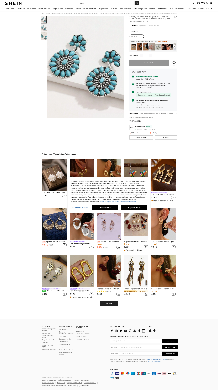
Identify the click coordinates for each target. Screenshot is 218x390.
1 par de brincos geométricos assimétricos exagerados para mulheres (82, 244)
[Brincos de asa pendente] (109, 224)
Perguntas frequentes (82, 339)
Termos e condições (48, 383)
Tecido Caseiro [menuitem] (191, 9)
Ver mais (109, 303)
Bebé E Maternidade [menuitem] (177, 9)
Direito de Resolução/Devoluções (66, 332)
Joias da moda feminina (64, 13)
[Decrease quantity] (141, 55)
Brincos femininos (79, 13)
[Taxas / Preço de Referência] (137, 26)
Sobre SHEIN (46, 333)
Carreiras (45, 342)
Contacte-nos (80, 331)
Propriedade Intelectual (74, 383)
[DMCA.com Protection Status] (117, 378)
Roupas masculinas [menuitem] (89, 9)
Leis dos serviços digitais (47, 346)
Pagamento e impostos (83, 334)
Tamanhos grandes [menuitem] (140, 9)
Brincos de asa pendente (108, 242)
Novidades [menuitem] (21, 9)
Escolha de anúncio (90, 383)
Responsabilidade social (47, 336)
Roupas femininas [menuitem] (44, 9)
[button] (207, 3)
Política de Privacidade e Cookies (156, 360)
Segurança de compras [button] (143, 92)
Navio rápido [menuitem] (31, 9)
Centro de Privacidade (49, 380)
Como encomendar (65, 339)
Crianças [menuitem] (78, 9)
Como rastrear (63, 342)
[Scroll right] (211, 8)
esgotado (149, 62)
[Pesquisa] (137, 3)
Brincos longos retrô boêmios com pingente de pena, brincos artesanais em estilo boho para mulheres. (136, 289)
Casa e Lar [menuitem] (69, 9)
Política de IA (61, 383)
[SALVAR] (174, 63)
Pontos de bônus (81, 336)
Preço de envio (63, 329)
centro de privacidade (154, 361)
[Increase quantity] (150, 55)
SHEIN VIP (62, 347)
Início (42, 13)
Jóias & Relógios (51, 13)
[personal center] (193, 3)
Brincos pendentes (92, 13)
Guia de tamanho (64, 344)
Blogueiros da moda (48, 340)
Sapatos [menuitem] (152, 9)
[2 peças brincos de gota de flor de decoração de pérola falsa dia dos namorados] (152, 46)
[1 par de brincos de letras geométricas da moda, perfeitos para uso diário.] (163, 224)
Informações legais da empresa (49, 329)
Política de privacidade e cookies (68, 380)
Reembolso (62, 336)
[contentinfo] (144, 373)
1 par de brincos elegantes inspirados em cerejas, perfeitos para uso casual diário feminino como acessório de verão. (163, 289)
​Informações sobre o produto (65, 353)
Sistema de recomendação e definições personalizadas (59, 385)
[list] (128, 330)
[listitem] (133, 46)
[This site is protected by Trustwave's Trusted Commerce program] (112, 378)
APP (150, 326)
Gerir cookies (85, 380)
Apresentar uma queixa (49, 349)
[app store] (150, 332)
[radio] (136, 36)
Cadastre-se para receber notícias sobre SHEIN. (129, 337)
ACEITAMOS (114, 369)
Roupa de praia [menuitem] (58, 9)
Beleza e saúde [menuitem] (162, 9)
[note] (163, 201)
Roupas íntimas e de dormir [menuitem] (108, 9)
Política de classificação (66, 350)
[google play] (154, 332)
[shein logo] (13, 3)
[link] (198, 3)
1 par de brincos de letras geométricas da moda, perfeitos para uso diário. (163, 242)
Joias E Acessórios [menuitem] (125, 9)
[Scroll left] (208, 8)
